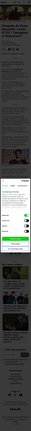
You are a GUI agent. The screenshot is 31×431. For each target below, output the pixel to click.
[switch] (26, 220)
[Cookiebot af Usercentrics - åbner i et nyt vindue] (22, 181)
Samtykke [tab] (5, 185)
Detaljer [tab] (13, 185)
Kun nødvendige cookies (15, 249)
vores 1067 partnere (11, 194)
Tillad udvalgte (15, 244)
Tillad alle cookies (15, 239)
